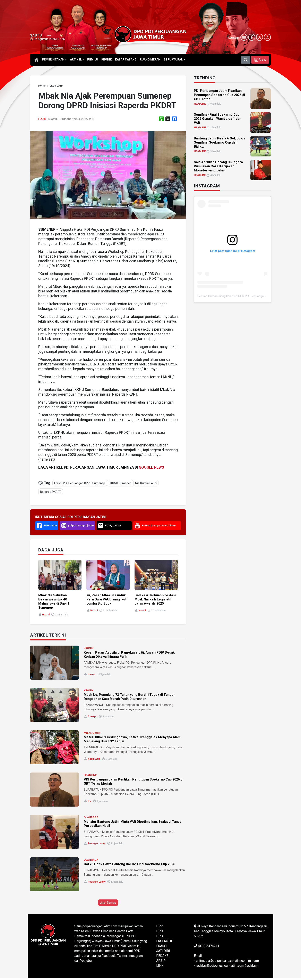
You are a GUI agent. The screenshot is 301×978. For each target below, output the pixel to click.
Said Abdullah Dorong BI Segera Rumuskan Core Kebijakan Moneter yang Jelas (218, 166)
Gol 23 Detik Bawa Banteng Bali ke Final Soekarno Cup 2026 (129, 864)
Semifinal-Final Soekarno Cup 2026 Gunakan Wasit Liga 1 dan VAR (217, 119)
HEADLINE (90, 775)
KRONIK (88, 648)
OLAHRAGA (91, 817)
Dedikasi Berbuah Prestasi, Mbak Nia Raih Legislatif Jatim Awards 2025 (156, 599)
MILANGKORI (92, 732)
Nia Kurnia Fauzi (146, 483)
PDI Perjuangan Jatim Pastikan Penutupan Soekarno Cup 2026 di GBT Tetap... (219, 95)
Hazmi (42, 119)
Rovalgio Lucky (96, 843)
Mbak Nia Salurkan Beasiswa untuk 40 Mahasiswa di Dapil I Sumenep (53, 601)
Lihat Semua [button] (108, 902)
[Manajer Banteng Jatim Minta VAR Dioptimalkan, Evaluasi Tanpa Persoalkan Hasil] (54, 832)
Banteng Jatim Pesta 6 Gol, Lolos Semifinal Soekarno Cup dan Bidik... (219, 142)
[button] (260, 60)
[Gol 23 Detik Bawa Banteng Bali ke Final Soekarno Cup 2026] (54, 874)
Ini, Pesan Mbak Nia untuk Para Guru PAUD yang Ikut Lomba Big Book (106, 599)
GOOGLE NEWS (151, 467)
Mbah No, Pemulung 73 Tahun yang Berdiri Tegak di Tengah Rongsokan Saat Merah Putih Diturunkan (129, 697)
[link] (108, 175)
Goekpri (92, 716)
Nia (89, 801)
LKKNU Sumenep (120, 483)
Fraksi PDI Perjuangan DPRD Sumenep (79, 483)
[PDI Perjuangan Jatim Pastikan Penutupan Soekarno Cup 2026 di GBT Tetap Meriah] (54, 790)
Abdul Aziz (94, 759)
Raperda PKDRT (50, 492)
